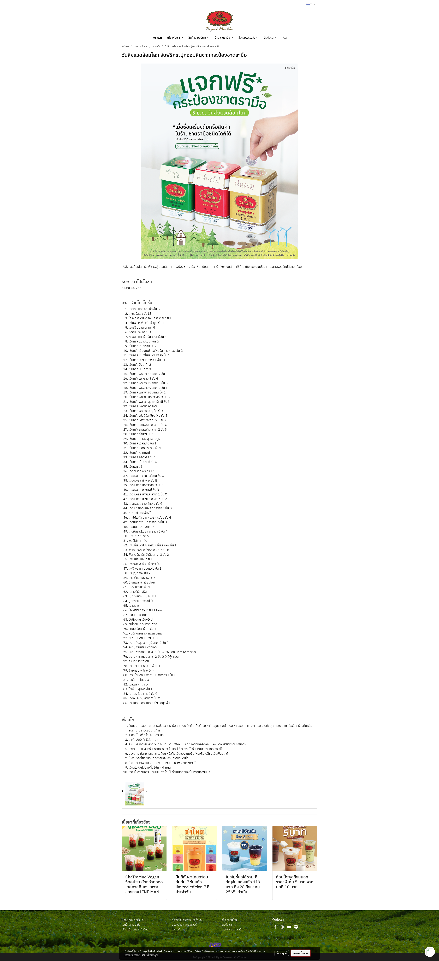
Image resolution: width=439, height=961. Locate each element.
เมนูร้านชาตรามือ (131, 924)
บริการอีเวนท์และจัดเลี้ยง (135, 929)
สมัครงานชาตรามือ (232, 929)
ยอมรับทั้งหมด (300, 953)
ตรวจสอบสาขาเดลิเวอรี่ (184, 924)
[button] (285, 37)
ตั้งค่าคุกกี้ (282, 953)
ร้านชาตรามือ (223, 37)
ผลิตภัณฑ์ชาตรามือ (132, 920)
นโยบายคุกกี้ (152, 955)
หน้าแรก (157, 37)
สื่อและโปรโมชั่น (247, 37)
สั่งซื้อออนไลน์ (229, 920)
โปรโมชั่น (176, 929)
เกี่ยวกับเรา (174, 37)
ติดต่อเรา (269, 37)
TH (312, 4)
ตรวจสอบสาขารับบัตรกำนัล (187, 920)
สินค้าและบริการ (197, 37)
